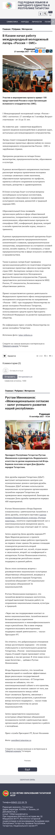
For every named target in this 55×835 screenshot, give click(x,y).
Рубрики (16, 29)
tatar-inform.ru (25, 335)
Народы (25, 22)
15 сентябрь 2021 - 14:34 (39, 417)
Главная (6, 29)
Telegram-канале (11, 346)
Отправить (10, 377)
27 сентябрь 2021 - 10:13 (24, 52)
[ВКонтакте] (36, 51)
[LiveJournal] (50, 51)
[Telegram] (43, 51)
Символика (12, 22)
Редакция (29, 49)
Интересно (27, 29)
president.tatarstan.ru (21, 740)
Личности (37, 22)
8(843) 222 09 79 (19, 802)
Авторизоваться (25, 377)
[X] (47, 51)
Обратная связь (27, 780)
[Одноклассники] (40, 51)
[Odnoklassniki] (40, 14)
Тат (50, 15)
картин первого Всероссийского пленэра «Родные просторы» (25, 517)
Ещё (27, 769)
